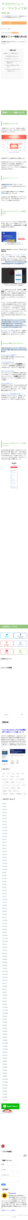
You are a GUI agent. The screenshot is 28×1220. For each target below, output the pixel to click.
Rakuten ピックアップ (12, 58)
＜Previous (5, 714)
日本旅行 (12, 793)
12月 (3, 827)
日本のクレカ (16, 791)
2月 (3, 821)
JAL (7, 776)
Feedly (20, 653)
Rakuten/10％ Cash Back (14, 152)
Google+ (6, 645)
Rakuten (12, 779)
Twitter (7, 637)
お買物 (12, 782)
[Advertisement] (14, 95)
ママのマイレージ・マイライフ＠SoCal (14, 8)
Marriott (12, 776)
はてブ (20, 644)
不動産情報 (18, 793)
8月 (3, 803)
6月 (3, 809)
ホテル (23, 785)
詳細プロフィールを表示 (8, 1210)
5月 (3, 812)
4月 (3, 815)
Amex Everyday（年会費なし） (9, 355)
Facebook (20, 637)
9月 (3, 836)
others (17, 776)
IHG (3, 776)
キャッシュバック (20, 782)
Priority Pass (5, 779)
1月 (3, 824)
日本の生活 (4, 793)
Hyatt (23, 773)
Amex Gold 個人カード (7, 383)
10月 (3, 833)
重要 (19, 788)
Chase (13, 773)
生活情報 (4, 791)
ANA (8, 773)
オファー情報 (5, 782)
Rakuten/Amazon (14, 487)
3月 (3, 818)
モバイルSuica (5, 788)
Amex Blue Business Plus (7, 362)
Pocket (7, 653)
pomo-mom (13, 1193)
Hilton (18, 773)
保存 (25, 793)
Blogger (14, 1216)
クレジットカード (6, 785)
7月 (3, 806)
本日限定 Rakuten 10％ (12, 56)
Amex (3, 773)
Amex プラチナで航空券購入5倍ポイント (12, 394)
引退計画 (13, 788)
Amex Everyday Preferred (7, 371)
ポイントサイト (16, 785)
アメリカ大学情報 (20, 779)
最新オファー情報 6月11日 (11, 53)
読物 (10, 791)
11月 (3, 830)
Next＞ (22, 714)
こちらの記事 (10, 330)
